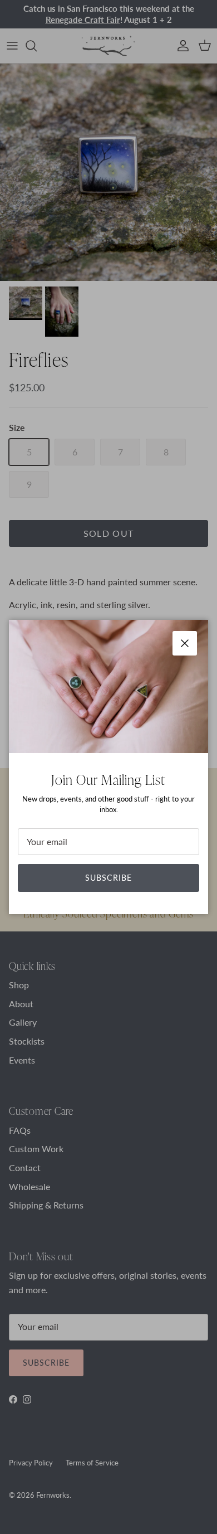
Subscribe (108, 877)
